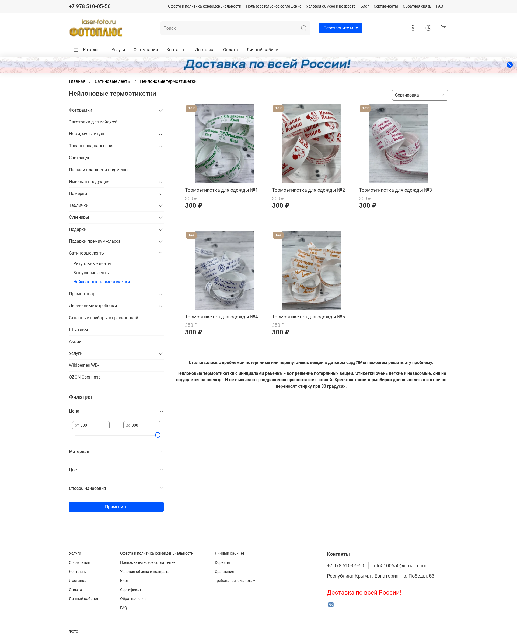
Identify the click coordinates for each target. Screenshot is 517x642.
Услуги (118, 49)
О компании (146, 49)
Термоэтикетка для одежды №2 (308, 190)
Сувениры (79, 217)
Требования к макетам (235, 580)
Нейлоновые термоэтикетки (101, 281)
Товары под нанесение (91, 145)
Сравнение (224, 571)
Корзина (222, 562)
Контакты (176, 49)
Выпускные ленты (91, 272)
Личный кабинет (263, 49)
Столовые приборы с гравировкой (103, 317)
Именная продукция (89, 181)
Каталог (91, 49)
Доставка (205, 49)
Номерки (78, 193)
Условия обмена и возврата (331, 6)
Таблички (78, 205)
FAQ (439, 6)
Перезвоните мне (340, 27)
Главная (77, 81)
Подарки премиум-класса (95, 241)
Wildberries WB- (84, 365)
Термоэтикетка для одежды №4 (221, 317)
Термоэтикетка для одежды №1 (221, 190)
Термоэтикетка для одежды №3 (395, 190)
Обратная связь (417, 6)
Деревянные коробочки (93, 305)
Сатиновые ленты (113, 81)
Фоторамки (80, 110)
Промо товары (84, 293)
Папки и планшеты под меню (98, 169)
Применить (116, 506)
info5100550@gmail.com (400, 565)
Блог (365, 6)
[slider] (158, 435)
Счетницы (79, 157)
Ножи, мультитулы (87, 133)
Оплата (230, 49)
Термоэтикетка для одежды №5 (308, 317)
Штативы (78, 329)
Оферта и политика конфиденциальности (204, 6)
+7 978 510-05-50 (90, 6)
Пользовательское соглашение (273, 6)
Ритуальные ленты (92, 263)
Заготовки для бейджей (93, 122)
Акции (75, 341)
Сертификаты (386, 6)
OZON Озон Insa (85, 377)
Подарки (77, 229)
